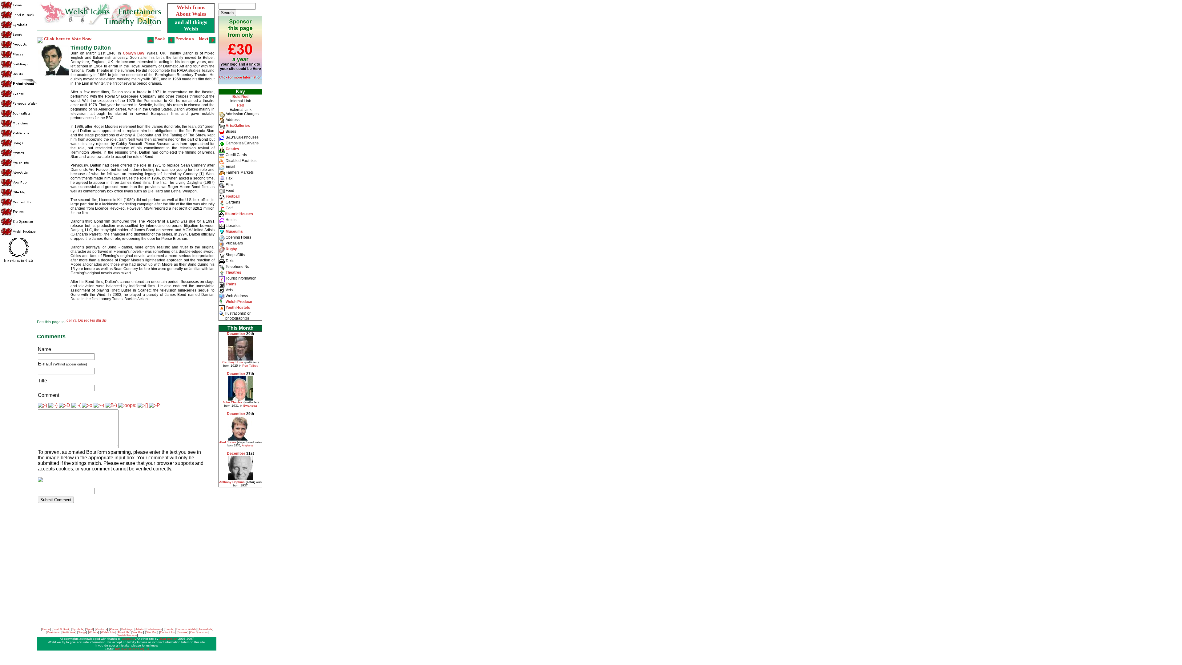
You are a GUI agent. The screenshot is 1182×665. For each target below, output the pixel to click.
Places (114, 629)
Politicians (68, 632)
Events (169, 629)
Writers (93, 632)
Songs (82, 632)
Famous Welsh (186, 629)
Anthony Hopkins (232, 482)
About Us (124, 632)
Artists (139, 629)
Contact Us (167, 632)
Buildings (127, 629)
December (236, 334)
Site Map (151, 632)
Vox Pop (137, 632)
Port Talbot (250, 365)
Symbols (77, 629)
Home (46, 629)
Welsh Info (108, 632)
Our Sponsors (199, 632)
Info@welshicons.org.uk (132, 649)
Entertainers (154, 629)
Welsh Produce (127, 635)
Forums (182, 632)
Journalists (205, 629)
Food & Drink (61, 629)
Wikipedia (128, 638)
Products (101, 629)
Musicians (53, 632)
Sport (89, 629)
